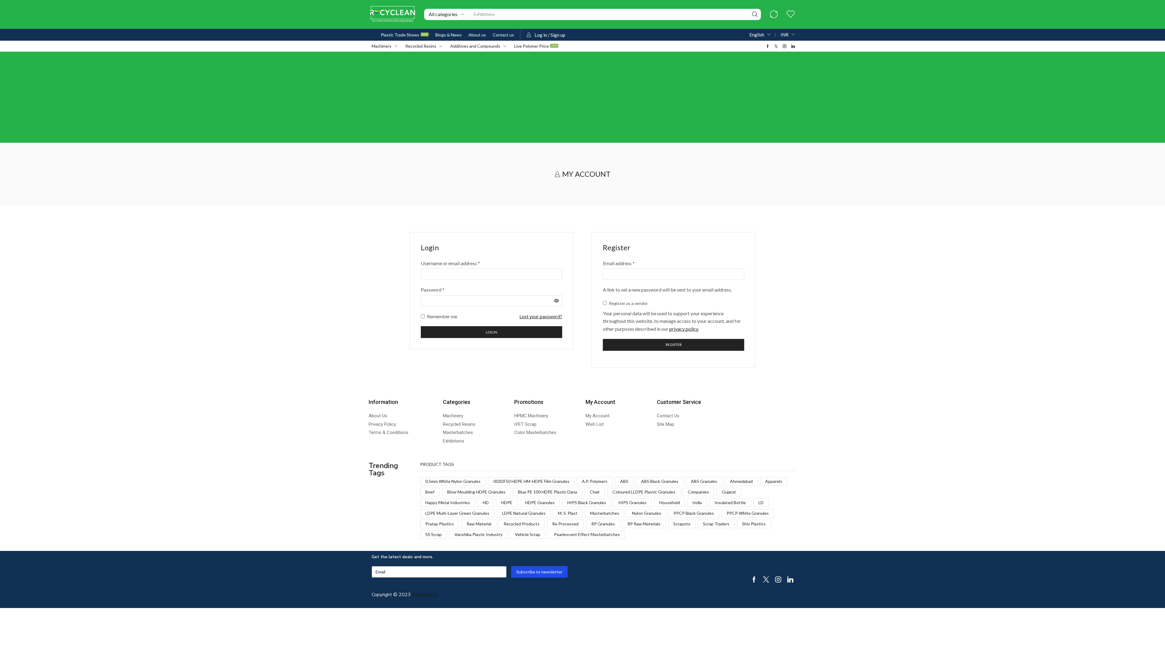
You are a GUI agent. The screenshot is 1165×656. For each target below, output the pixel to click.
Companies (698, 491)
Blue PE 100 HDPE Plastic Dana (547, 491)
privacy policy (683, 329)
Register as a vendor (628, 303)
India (697, 502)
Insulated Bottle (730, 502)
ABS (624, 481)
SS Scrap (433, 534)
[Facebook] (767, 46)
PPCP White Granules (748, 513)
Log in (491, 332)
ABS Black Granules (659, 481)
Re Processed (565, 523)
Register (674, 344)
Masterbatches (604, 513)
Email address (619, 262)
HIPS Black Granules (586, 502)
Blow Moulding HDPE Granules (476, 491)
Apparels (773, 481)
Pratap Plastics (439, 523)
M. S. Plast (567, 513)
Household (669, 502)
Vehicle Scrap (527, 534)
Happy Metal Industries (447, 502)
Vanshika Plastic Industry (478, 534)
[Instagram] (784, 46)
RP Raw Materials (643, 523)
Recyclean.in (425, 594)
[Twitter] (776, 46)
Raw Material (479, 523)
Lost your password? (540, 316)
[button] (774, 14)
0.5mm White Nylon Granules (453, 481)
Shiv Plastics (754, 523)
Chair (595, 491)
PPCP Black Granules (694, 513)
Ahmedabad (741, 481)
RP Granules (603, 523)
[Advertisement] (582, 97)
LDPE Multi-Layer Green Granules (457, 513)
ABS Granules (704, 481)
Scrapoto (682, 523)
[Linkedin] (793, 46)
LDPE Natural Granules (523, 513)
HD (486, 502)
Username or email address (450, 262)
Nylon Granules (646, 513)
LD (761, 502)
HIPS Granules (633, 502)
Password (432, 289)
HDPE (506, 502)
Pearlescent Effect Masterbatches (586, 534)
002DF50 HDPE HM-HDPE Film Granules (531, 481)
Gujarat (729, 491)
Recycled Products (521, 523)
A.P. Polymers (594, 481)
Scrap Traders (716, 523)
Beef (429, 491)
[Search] (755, 14)
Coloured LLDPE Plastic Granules (644, 491)
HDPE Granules (540, 502)
